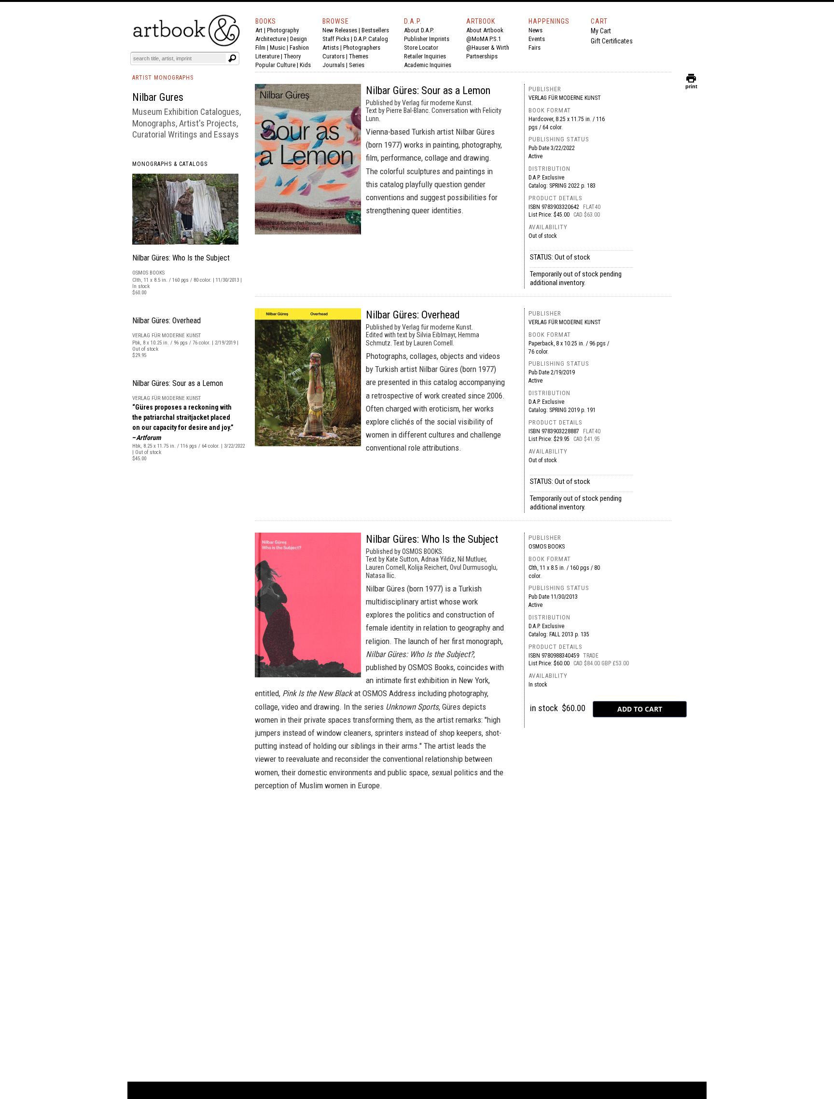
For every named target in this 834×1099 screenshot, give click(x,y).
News (535, 30)
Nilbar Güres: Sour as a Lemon (177, 383)
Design (298, 38)
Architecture (270, 38)
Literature (267, 56)
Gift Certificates (612, 41)
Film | (262, 47)
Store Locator (421, 47)
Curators (333, 56)
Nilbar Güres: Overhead (166, 320)
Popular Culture (275, 65)
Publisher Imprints (426, 38)
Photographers (361, 47)
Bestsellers (375, 30)
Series (356, 65)
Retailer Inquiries (425, 56)
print (691, 84)
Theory (292, 56)
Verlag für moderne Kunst (564, 98)
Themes (358, 56)
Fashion (299, 47)
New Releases (339, 30)
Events (536, 38)
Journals (333, 65)
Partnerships (482, 56)
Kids (305, 65)
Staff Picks (335, 38)
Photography (283, 30)
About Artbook (484, 30)
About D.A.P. (419, 30)
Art (259, 30)
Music (277, 47)
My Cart (601, 31)
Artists (330, 47)
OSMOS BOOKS (546, 546)
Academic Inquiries (427, 65)
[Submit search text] (232, 58)
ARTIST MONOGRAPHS (163, 77)
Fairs (534, 47)
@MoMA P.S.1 (483, 38)
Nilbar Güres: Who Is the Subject (181, 257)
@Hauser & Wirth (487, 47)
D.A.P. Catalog (371, 38)
